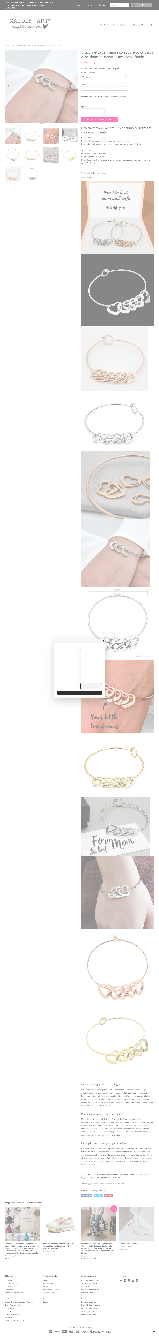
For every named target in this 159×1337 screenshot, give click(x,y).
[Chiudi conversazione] (103, 641)
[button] (68, 649)
